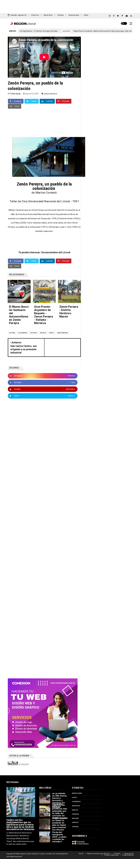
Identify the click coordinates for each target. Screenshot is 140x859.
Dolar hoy (35, 15)
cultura (12, 333)
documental (22, 333)
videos (51, 333)
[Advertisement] (70, 6)
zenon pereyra (50, 94)
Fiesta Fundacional (111, 855)
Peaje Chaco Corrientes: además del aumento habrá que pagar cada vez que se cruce (90, 31)
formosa (75, 814)
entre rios (76, 806)
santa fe (43, 333)
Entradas (80, 841)
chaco (74, 797)
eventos (75, 810)
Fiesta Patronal (128, 855)
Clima (86, 15)
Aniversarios (129, 853)
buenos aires (77, 793)
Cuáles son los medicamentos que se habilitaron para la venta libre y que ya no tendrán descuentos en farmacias (20, 824)
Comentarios (82, 844)
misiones (75, 818)
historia (33, 333)
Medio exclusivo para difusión (98, 853)
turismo (75, 826)
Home (81, 853)
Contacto (117, 853)
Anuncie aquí (73, 15)
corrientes (48, 31)
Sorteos (60, 15)
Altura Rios (48, 15)
